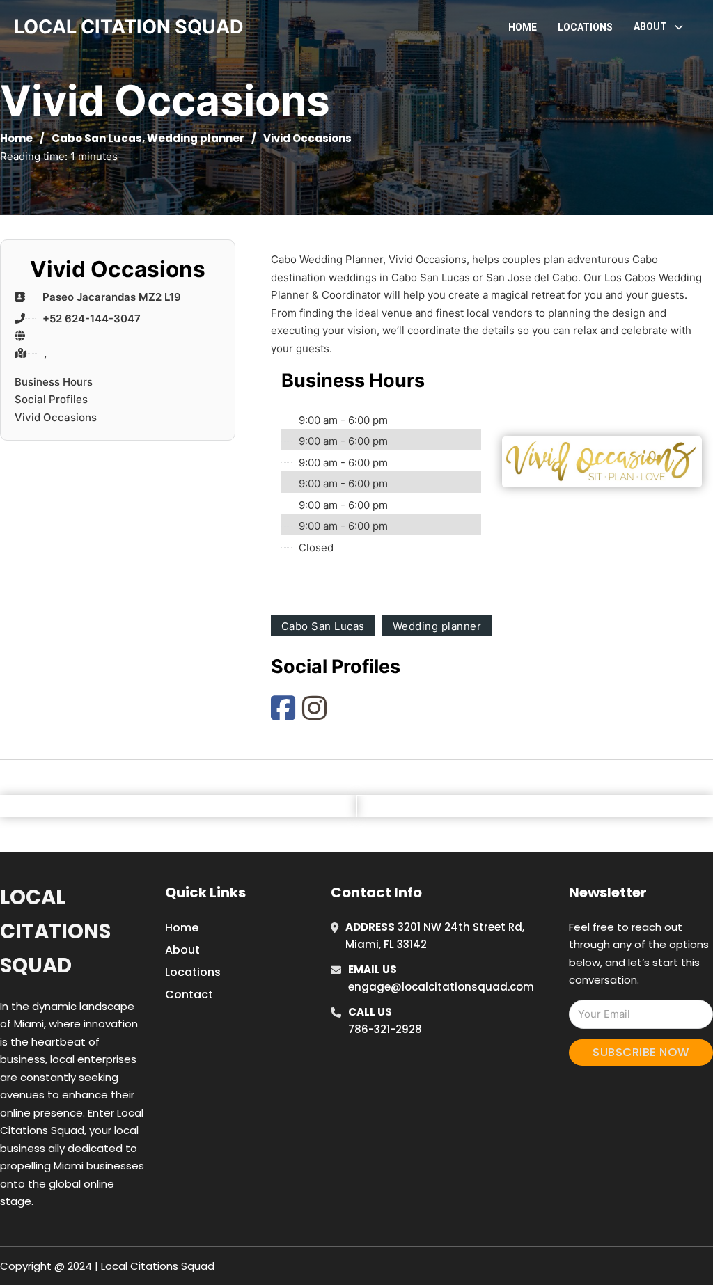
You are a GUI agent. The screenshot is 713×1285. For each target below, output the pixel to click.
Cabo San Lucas (97, 138)
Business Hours (54, 381)
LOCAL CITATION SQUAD (129, 26)
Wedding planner (195, 138)
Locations (585, 27)
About (182, 950)
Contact (189, 994)
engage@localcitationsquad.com (441, 986)
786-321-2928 (385, 1029)
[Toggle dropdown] (679, 27)
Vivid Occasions (56, 417)
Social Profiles (51, 399)
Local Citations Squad (55, 931)
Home (522, 27)
